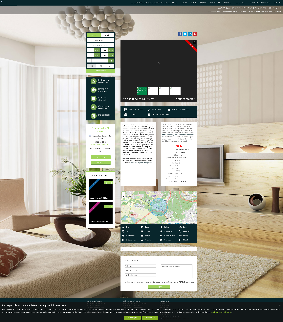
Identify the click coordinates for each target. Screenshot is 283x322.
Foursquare (186, 223)
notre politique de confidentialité (219, 312)
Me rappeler (156, 109)
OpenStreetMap (178, 223)
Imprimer (132, 114)
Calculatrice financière (160, 114)
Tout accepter (132, 318)
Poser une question (135, 109)
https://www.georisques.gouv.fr (141, 163)
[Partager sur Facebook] (180, 34)
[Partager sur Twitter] (185, 34)
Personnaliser (150, 318)
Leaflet (169, 223)
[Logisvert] (9, 3)
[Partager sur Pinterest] (195, 34)
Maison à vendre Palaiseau (131, 301)
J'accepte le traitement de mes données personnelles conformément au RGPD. (155, 282)
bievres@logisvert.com (100, 144)
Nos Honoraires (164, 301)
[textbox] (100, 45)
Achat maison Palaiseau (94, 301)
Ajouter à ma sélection (180, 109)
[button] (94, 35)
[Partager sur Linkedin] (190, 34)
